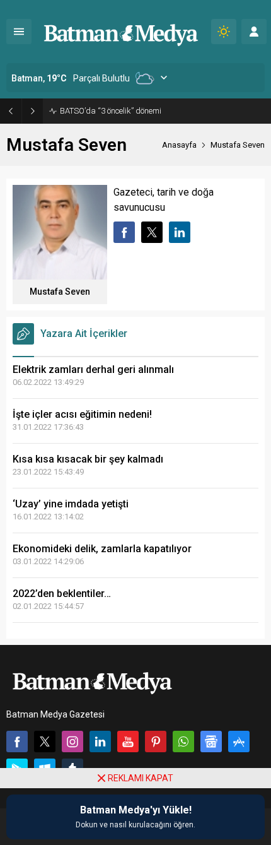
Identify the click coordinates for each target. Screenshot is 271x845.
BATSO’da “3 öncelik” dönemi (110, 110)
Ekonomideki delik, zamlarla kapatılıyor (102, 549)
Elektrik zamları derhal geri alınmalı (93, 369)
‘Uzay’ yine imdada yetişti (71, 504)
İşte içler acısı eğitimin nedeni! (82, 414)
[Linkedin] (100, 741)
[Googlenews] (211, 741)
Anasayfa (179, 145)
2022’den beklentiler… (62, 594)
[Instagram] (72, 741)
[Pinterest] (155, 741)
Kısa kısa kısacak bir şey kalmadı (88, 459)
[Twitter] (44, 741)
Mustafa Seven (60, 292)
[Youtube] (128, 741)
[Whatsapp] (183, 741)
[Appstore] (239, 741)
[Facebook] (17, 741)
